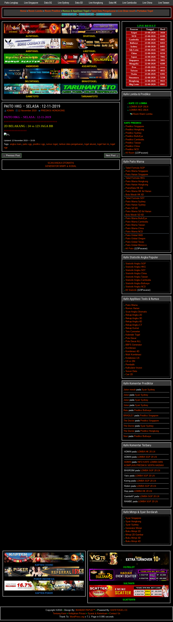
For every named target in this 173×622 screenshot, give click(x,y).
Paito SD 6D (132, 208)
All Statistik (131, 290)
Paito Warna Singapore (137, 171)
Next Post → (112, 155)
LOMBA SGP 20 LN (147, 457)
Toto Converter (133, 331)
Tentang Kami (59, 613)
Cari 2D (129, 374)
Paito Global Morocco (136, 245)
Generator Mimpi (134, 528)
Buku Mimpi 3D (133, 538)
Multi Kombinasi (133, 354)
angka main (15, 144)
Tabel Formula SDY (135, 198)
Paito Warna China (135, 228)
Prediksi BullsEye (134, 136)
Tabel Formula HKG (135, 178)
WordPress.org (77, 616)
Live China (147, 2)
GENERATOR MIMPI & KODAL (60, 166)
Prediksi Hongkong (135, 129)
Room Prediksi (52, 11)
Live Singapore (31, 2)
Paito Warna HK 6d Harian (138, 191)
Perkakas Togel (145, 11)
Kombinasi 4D (132, 351)
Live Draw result (126, 11)
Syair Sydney (148, 389)
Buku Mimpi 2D (133, 531)
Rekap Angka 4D (134, 321)
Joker (126, 395)
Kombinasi (131, 348)
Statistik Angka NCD (136, 286)
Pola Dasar (131, 338)
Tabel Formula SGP (135, 168)
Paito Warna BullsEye (136, 218)
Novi (125, 436)
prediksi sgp (39, 144)
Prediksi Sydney (134, 133)
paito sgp (27, 144)
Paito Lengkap (11, 2)
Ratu (125, 410)
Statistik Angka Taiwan (137, 277)
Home (23, 11)
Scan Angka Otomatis (136, 311)
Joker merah (129, 389)
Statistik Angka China (136, 273)
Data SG (48, 2)
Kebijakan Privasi (77, 613)
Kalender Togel (133, 334)
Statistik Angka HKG (136, 267)
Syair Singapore (133, 518)
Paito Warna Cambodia (137, 221)
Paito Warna (132, 305)
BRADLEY (128, 415)
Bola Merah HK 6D (135, 194)
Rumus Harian (132, 308)
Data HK (112, 2)
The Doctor (128, 420)
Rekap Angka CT (134, 325)
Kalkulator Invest (134, 367)
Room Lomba (35, 11)
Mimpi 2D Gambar (134, 534)
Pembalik (130, 364)
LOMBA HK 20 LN (146, 451)
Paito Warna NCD (134, 231)
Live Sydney (63, 2)
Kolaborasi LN (132, 358)
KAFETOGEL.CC (119, 610)
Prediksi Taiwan (133, 142)
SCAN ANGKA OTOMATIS (61, 163)
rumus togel (52, 144)
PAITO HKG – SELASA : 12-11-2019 (32, 106)
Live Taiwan (163, 2)
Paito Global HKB (134, 235)
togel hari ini (103, 144)
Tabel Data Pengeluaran (103, 11)
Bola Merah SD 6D (135, 214)
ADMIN (10, 110)
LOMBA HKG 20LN (138, 110)
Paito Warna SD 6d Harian (138, 211)
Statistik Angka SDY (136, 270)
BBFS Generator (134, 344)
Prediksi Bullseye (142, 410)
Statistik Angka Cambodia (138, 280)
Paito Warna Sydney (136, 201)
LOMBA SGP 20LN (138, 106)
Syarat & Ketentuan (97, 613)
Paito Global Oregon (135, 238)
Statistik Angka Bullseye (138, 283)
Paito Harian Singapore (137, 174)
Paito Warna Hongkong (137, 181)
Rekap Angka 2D (134, 315)
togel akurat (90, 144)
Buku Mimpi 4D (133, 541)
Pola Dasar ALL (133, 341)
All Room (129, 152)
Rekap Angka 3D (134, 318)
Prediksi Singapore (135, 126)
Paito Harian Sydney (136, 204)
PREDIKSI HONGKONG (53, 110)
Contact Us (114, 613)
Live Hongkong (96, 2)
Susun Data (131, 371)
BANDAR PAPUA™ (85, 610)
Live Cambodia (129, 2)
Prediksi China (133, 146)
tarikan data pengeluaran (71, 144)
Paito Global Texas (135, 242)
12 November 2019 (27, 110)
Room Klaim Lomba (142, 114)
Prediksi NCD (132, 149)
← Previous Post (11, 155)
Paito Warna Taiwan (135, 225)
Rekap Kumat (132, 328)
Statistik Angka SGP (136, 263)
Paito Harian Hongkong (137, 184)
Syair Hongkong (133, 521)
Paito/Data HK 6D (134, 188)
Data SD (79, 2)
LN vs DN (130, 361)
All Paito (129, 248)
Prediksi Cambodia (135, 139)
